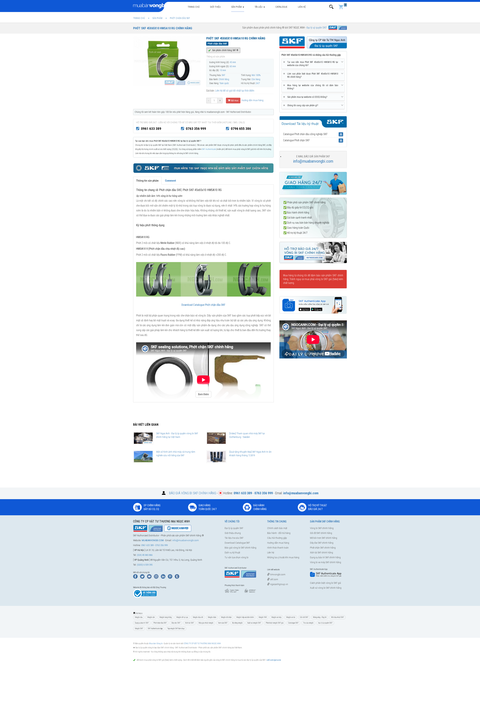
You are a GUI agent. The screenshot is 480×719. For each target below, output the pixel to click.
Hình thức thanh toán (278, 547)
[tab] (313, 64)
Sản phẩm (236, 6)
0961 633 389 (151, 128)
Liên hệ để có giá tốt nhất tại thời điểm (234, 90)
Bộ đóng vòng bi (237, 623)
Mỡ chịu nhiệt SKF (337, 617)
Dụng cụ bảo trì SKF (142, 623)
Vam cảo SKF (222, 623)
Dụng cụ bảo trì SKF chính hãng (325, 557)
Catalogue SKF (293, 623)
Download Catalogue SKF (237, 542)
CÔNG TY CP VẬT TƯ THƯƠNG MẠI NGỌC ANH (202, 643)
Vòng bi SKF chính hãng (322, 528)
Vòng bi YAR (263, 617)
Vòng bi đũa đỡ (198, 617)
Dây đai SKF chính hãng (321, 542)
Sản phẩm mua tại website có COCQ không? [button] (305, 96)
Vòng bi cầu (138, 617)
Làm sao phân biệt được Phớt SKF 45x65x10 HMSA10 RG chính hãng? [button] (311, 75)
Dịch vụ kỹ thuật (232, 552)
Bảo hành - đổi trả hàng (278, 533)
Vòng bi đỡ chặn (226, 617)
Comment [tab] (170, 180)
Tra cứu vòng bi (308, 623)
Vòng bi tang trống (165, 617)
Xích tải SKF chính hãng (321, 552)
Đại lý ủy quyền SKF (234, 528)
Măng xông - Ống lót (319, 617)
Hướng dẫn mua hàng (252, 100)
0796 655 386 (241, 128)
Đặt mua (234, 100)
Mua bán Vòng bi (156, 643)
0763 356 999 (196, 128)
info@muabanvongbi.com (313, 161)
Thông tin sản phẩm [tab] (147, 180)
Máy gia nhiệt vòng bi (206, 623)
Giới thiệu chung (233, 533)
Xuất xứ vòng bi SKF (254, 623)
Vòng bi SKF (139, 628)
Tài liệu (259, 6)
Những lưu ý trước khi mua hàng (283, 557)
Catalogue (281, 6)
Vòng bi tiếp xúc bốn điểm (245, 617)
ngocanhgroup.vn (279, 584)
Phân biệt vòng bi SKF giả (275, 623)
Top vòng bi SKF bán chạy (175, 628)
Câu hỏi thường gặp (277, 537)
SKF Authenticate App (155, 628)
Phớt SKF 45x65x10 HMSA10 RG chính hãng (162, 28)
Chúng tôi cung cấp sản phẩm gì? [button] (301, 105)
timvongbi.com (277, 574)
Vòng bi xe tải (290, 617)
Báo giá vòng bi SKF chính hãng (240, 547)
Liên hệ (302, 6)
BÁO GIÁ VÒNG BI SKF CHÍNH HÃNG (192, 493)
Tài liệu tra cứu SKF (234, 537)
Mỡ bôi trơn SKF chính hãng (323, 537)
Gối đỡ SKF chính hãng (321, 533)
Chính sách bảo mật (277, 528)
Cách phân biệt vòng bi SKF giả (325, 583)
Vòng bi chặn (212, 617)
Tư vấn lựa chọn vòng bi (236, 557)
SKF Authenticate (209, 149)
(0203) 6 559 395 (144, 564)
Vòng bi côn (151, 617)
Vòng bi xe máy (276, 617)
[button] (331, 7)
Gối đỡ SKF (304, 617)
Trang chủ (194, 6)
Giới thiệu (215, 6)
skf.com (274, 579)
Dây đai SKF (175, 623)
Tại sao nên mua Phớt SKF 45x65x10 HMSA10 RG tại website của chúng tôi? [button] (311, 64)
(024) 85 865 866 (144, 555)
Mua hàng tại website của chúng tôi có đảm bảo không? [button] (311, 87)
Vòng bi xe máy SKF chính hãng (325, 562)
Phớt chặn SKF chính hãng (323, 547)
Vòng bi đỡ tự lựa (182, 617)
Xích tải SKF (189, 623)
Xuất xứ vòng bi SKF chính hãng (325, 587)
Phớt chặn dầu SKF (160, 623)
